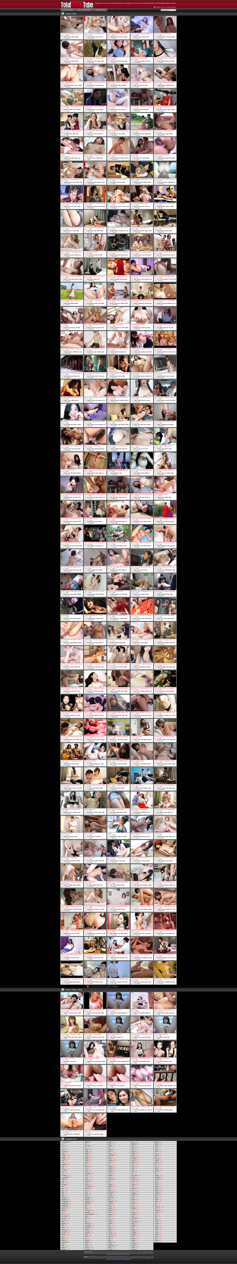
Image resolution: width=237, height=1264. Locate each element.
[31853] (65, 1188)
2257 (117, 1260)
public (103, 812)
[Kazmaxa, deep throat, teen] (72, 460)
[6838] (136, 1217)
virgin (137, 158)
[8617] (134, 1169)
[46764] (135, 1180)
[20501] (158, 1227)
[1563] (112, 1171)
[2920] (157, 1166)
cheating (99, 351)
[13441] (158, 1167)
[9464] (65, 1223)
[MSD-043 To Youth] (95, 824)
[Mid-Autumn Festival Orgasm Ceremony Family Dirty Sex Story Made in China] (165, 387)
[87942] (135, 1206)
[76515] (88, 1167)
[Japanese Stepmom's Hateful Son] (118, 581)
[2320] (88, 1158)
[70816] (88, 1160)
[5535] (111, 1238)
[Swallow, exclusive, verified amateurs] (165, 436)
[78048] (111, 1247)
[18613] (111, 1156)
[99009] (113, 1245)
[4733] (64, 1167)
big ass (93, 133)
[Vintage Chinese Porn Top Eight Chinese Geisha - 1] (72, 921)
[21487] (111, 1164)
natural (149, 1037)
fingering (123, 1013)
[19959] (158, 1153)
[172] (66, 1241)
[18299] (111, 1153)
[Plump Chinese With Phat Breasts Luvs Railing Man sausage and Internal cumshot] (118, 218)
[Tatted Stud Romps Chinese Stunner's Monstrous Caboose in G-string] (118, 703)
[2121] (158, 1240)
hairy (80, 1085)
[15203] (135, 1227)
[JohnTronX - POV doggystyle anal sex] (95, 1073)
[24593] (158, 1208)
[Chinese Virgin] (142, 145)
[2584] (135, 1243)
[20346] (88, 1151)
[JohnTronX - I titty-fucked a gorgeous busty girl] (142, 921)
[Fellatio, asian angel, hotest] (142, 751)
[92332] (112, 1192)
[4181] (158, 1147)
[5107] (64, 1236)
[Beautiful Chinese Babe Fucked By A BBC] (165, 72)
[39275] (158, 1241)
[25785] (111, 1190)
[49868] (135, 1149)
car (103, 473)
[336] (159, 1177)
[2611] (66, 1216)
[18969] (66, 1208)
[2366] (88, 1245)
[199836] (66, 1214)
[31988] (91, 1214)
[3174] (135, 1151)
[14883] (112, 1158)
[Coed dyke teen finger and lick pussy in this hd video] (72, 121)
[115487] (135, 1182)
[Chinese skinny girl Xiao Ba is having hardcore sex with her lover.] (72, 48)
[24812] (88, 1177)
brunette (77, 36)
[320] (88, 1182)
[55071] (112, 1214)
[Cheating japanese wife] (95, 799)
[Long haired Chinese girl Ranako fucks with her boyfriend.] (142, 581)
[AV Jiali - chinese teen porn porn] (118, 315)
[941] (111, 1223)
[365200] (66, 1232)
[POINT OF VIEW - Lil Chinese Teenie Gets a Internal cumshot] (142, 1097)
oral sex (101, 982)
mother (75, 376)
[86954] (89, 1180)
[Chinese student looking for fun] (118, 412)
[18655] (65, 1238)
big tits (69, 36)
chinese (72, 61)
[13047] (135, 1190)
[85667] (112, 1184)
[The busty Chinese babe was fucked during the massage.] (72, 436)
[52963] (88, 1204)
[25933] (134, 1173)
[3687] (135, 1245)
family (173, 400)
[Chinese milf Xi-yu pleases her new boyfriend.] (165, 533)
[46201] (89, 1223)
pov (102, 36)
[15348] (135, 1167)
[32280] (159, 1175)
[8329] (88, 1162)
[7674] (64, 1186)
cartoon (142, 473)
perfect (91, 279)
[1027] (158, 1149)
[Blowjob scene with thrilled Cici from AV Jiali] (95, 387)
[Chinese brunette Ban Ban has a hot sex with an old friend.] (72, 24)
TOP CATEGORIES (68, 10)
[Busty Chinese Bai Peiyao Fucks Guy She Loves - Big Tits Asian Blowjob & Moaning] (72, 533)
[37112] (111, 1147)
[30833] (88, 1149)
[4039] (134, 1145)
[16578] (89, 1156)
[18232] (66, 1175)
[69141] (88, 1243)
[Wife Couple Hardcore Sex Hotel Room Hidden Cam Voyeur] (95, 218)
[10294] (136, 1175)
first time (147, 279)
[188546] (158, 1203)
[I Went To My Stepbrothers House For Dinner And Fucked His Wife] (142, 242)
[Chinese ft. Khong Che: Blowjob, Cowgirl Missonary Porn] (165, 751)
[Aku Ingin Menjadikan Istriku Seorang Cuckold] (95, 727)
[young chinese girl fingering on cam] (142, 194)
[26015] (158, 1142)
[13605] (159, 1169)
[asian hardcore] (142, 1000)
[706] (158, 1219)
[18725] (135, 1199)
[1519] (66, 1177)
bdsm (150, 133)
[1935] (135, 1155)
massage (124, 497)
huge (141, 570)
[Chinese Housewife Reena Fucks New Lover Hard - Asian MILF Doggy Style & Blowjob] (72, 896)
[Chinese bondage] (72, 606)
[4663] (158, 1193)
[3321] (111, 1145)
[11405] (87, 1147)
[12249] (88, 1229)
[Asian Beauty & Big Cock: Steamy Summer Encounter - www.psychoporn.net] (165, 291)
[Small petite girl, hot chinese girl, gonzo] (142, 969)
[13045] (111, 1225)
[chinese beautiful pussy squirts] (95, 1049)
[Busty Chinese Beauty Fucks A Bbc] (95, 557)
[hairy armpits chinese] (72, 1073)
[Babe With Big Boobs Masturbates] (72, 848)
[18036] (135, 1171)
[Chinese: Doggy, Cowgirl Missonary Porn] (118, 775)
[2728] (66, 1203)
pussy (77, 133)
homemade (123, 85)
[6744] (88, 1221)
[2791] (135, 1160)
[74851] (158, 1197)
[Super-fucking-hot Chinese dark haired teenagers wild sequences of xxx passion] (118, 678)
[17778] (135, 1216)
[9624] (158, 1180)
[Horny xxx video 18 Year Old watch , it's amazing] (142, 848)
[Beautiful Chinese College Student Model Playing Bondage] (165, 969)
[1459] (111, 1151)
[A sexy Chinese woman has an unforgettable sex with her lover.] (72, 266)
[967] (64, 1243)
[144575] (65, 1182)
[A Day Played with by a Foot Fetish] (118, 799)
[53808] (158, 1238)
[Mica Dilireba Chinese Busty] (142, 315)
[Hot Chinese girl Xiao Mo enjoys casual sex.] (95, 72)
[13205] (111, 1173)
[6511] (88, 1142)
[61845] (112, 1210)
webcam (79, 424)
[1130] (158, 1225)
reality (123, 448)
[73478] (158, 1217)
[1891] (65, 1184)
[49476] (135, 1153)
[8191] (111, 1177)
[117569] (158, 1164)
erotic (120, 473)
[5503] (111, 1249)
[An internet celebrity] (118, 48)
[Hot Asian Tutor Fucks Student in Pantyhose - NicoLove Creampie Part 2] (95, 121)
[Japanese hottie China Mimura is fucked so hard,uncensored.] (95, 145)
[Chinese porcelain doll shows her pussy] (95, 606)
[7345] (65, 1169)
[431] (157, 1173)
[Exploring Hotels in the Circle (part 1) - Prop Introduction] (118, 1049)
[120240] (88, 1179)
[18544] (64, 1147)
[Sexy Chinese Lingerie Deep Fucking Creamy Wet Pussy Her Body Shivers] (142, 1073)
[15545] (158, 1212)
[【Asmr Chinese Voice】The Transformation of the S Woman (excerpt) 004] (142, 460)
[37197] (158, 1234)
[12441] (134, 1204)
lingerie (173, 182)
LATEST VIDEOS (100, 10)
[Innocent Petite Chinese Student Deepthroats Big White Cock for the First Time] (72, 484)
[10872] (111, 1143)
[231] (66, 1204)
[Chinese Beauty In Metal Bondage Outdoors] (142, 121)
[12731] (65, 1149)
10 (108, 986)
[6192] (88, 1195)
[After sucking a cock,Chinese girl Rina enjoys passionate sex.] (118, 509)
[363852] (159, 1190)
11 (110, 986)
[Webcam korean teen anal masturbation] (118, 169)
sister (158, 255)
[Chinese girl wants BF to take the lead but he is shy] (72, 194)
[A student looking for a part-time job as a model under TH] (142, 872)
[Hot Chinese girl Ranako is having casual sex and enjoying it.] (72, 387)
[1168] (158, 1143)
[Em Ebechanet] (72, 412)
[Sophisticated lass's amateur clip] (95, 436)
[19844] (112, 1167)
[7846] (158, 1199)
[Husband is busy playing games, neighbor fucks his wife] (142, 896)
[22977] (159, 1186)
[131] (89, 1197)
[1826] (111, 1221)
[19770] (65, 1166)
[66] (65, 1210)
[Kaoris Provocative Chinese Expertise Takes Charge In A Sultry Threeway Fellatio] (165, 896)
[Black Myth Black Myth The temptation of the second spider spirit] (165, 678)
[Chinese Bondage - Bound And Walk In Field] (72, 291)
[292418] (66, 1219)
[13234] (135, 1230)
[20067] (112, 1160)
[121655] (111, 1199)
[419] (66, 1206)
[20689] (158, 1188)
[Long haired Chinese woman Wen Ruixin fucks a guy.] (72, 872)
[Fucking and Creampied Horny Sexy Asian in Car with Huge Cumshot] (72, 1097)
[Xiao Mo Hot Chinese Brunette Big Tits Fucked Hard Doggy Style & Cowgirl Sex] (142, 484)
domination (123, 1061)
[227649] (66, 1249)
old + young (142, 158)
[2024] (158, 1184)
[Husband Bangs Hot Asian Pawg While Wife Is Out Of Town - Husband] (118, 896)
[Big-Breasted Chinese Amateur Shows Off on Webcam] (165, 169)
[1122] (111, 1208)
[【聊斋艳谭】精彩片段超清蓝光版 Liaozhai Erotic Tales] (118, 460)
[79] (135, 1143)
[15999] (135, 1192)
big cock (103, 182)
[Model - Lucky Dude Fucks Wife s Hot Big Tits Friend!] (165, 606)
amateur (125, 36)
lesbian (70, 133)
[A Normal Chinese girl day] (95, 242)
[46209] (135, 1225)
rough (170, 1013)
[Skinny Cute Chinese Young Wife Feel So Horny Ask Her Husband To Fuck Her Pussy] (142, 436)
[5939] (158, 1232)
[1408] (89, 1227)
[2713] (158, 1216)
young (149, 788)
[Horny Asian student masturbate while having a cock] (165, 266)
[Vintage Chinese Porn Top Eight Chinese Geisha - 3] (95, 654)
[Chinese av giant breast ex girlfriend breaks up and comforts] (95, 703)
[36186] (135, 1236)
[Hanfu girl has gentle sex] (95, 751)
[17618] (158, 1229)
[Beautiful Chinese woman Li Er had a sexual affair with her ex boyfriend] (118, 945)
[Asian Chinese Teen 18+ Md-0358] (142, 48)
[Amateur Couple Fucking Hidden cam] (142, 218)
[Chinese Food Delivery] (95, 872)
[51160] (88, 1234)
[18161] (159, 1192)
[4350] (134, 1166)
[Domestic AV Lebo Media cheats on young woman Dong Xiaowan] (95, 339)
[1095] (87, 1219)
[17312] (158, 1182)
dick (146, 570)
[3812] (135, 1241)
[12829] (135, 1201)
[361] (135, 1240)
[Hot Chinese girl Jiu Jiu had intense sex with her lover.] (142, 1024)
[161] (88, 1216)
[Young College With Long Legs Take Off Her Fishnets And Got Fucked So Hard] (118, 921)
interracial (76, 642)
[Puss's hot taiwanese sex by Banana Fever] (95, 169)
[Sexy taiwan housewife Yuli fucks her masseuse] (165, 727)
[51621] (135, 1197)
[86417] (159, 1158)
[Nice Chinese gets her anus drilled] (95, 1024)
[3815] (89, 1230)
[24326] (88, 1184)
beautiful (163, 61)
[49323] (65, 1227)
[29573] (111, 1188)
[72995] (159, 1206)
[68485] (89, 1188)
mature (147, 109)
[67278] (112, 1229)
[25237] (158, 1195)
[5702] (111, 1212)
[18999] (65, 1245)
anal (170, 158)
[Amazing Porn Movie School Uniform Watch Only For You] (95, 97)
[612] (111, 1175)
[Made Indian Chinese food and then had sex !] (165, 97)
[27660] (66, 1158)
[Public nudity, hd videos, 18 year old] (118, 533)
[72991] (65, 1145)
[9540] (158, 1223)
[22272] (136, 1221)
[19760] (89, 1249)
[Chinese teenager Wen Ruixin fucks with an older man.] (72, 581)
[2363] (65, 1179)
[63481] (135, 1164)
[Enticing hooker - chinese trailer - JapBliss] (72, 1024)
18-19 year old (137, 61)
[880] (135, 1249)
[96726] (157, 1214)
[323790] (66, 1155)
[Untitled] (118, 824)
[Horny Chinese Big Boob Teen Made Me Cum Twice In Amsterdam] (95, 315)
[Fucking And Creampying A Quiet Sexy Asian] (165, 460)
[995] (64, 1153)
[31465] (158, 1151)
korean (119, 182)
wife (139, 36)
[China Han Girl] (165, 824)
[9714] (65, 1162)
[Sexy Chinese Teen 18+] (95, 848)
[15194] (135, 1238)
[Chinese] (72, 145)
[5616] (89, 1145)
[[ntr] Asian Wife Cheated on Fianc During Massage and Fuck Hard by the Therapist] (72, 654)
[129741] (65, 1173)
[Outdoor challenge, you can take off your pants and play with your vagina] (118, 654)
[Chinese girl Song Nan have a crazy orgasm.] (165, 557)
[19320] (158, 1162)
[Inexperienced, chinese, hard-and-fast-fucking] (72, 703)
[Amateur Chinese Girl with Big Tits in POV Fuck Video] (95, 1000)
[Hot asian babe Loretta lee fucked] (165, 24)
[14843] (66, 1230)
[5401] (65, 1195)
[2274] (88, 1169)
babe (95, 61)
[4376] (158, 1160)
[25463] (64, 1143)
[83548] (89, 1201)
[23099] (65, 1234)
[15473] (88, 1171)
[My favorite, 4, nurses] (72, 824)
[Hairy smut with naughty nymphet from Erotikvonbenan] (165, 1000)
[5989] (64, 1225)
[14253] (65, 1221)
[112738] (135, 1210)
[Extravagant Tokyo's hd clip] (165, 484)
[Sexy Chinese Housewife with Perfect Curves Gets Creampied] (118, 363)
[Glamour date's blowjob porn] (165, 145)
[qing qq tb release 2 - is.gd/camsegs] (95, 291)
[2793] (157, 1204)
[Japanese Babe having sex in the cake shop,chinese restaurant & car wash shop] (95, 460)
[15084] (111, 1217)
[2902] (88, 1153)
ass (77, 85)
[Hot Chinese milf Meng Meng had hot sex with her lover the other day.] (72, 557)
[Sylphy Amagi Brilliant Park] (72, 72)
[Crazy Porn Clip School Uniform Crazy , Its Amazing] (165, 315)
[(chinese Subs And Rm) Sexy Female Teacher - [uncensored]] (118, 72)
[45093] (157, 1156)
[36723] (89, 1241)
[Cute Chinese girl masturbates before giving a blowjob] (72, 509)
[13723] (136, 1188)
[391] (158, 1155)
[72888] (89, 1247)
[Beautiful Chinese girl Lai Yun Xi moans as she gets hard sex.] (142, 824)
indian (158, 109)
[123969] (112, 1232)
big (144, 570)
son (120, 594)
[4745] (158, 1230)
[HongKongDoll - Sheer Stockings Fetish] (72, 799)
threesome (102, 739)
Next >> (116, 986)
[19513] (136, 1208)
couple (98, 230)
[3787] (88, 1208)
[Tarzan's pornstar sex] (118, 1097)
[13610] (158, 1171)
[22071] (135, 1186)
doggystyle (147, 206)
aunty (111, 763)
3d (149, 473)
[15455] (158, 1236)
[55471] (135, 1229)
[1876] (111, 1206)
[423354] (112, 1186)
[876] (87, 1143)
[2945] (65, 1247)
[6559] (111, 1219)
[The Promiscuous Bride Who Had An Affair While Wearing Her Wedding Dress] (95, 775)
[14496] (111, 1142)
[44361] (89, 1166)
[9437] (111, 1216)
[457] (66, 1199)
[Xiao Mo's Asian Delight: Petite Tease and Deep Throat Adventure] (118, 557)
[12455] (88, 1175)
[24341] (89, 1173)
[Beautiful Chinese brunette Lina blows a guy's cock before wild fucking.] (72, 97)
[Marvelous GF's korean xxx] (95, 509)
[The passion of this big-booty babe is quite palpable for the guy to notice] (95, 921)
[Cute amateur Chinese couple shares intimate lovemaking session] (118, 969)
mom (158, 327)
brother (146, 618)
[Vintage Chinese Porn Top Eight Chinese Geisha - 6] (95, 48)
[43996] (135, 1184)
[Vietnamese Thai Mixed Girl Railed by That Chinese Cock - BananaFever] (95, 24)
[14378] (111, 1162)
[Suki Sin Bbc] (72, 315)
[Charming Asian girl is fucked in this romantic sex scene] (72, 727)
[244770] (135, 1142)
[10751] (88, 1155)
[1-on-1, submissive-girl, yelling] (165, 1049)
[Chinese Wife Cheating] (142, 727)
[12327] (158, 1221)
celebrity (112, 61)
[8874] (87, 1164)
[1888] (90, 1186)
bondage (103, 206)
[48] (111, 1203)
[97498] (64, 1212)
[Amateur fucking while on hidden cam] (165, 218)
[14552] (136, 1193)
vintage (98, 61)
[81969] (135, 1156)
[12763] (112, 1236)
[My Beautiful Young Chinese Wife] (142, 799)
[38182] (111, 1182)
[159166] (89, 1210)
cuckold (146, 642)
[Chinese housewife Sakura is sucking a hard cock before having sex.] (165, 363)
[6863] (88, 1236)
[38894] (112, 1179)
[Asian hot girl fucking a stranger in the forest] (95, 484)
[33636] (88, 1190)
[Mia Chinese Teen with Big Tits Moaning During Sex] (95, 678)
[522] (65, 1151)
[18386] (158, 1201)
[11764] (136, 1234)
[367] (89, 1203)
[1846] (88, 1199)
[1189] (111, 1193)
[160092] (135, 1219)
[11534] (112, 1149)
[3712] (111, 1180)
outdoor (140, 133)
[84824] (111, 1227)
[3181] (135, 1232)
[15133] (112, 1197)
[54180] (67, 1142)
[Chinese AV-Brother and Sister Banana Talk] (165, 242)
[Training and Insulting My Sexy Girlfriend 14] (142, 509)
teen (141, 36)
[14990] (64, 1190)
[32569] (111, 1204)
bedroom (78, 109)
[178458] (65, 1229)
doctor (72, 836)
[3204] (135, 1212)
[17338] (158, 1145)
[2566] (136, 1158)
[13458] (66, 1164)
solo (79, 158)
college (88, 36)
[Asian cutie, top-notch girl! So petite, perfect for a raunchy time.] (95, 266)
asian (73, 36)
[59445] (88, 1217)
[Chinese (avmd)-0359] (142, 775)
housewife (125, 279)
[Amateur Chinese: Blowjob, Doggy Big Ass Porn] (95, 630)
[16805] (89, 1232)
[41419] (88, 1206)
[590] (111, 1240)
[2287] (111, 1169)
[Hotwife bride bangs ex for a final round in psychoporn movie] (72, 969)
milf (102, 109)
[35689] (112, 1234)
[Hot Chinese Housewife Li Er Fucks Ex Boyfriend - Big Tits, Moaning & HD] (118, 387)
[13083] (88, 1192)
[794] (88, 1240)
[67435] (111, 1230)
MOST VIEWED (84, 10)
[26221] (89, 1212)
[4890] (88, 1193)
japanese (159, 36)
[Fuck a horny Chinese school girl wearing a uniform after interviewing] (165, 945)
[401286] (136, 1179)
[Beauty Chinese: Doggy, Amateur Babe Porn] (165, 654)
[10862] (135, 1247)
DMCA (119, 1260)
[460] (66, 1201)
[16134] (112, 1243)
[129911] (65, 1160)
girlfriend (112, 36)
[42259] (65, 1193)
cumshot (80, 788)
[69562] (65, 1197)
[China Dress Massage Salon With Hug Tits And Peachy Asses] (165, 194)
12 (113, 986)
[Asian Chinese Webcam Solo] (118, 1000)
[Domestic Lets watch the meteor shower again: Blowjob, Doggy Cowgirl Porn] (118, 242)
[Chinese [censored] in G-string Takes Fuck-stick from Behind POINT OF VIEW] (118, 436)
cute (138, 85)
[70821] (65, 1192)
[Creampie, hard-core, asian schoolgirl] (118, 194)
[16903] (135, 1162)
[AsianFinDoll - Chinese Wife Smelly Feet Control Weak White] (142, 1049)
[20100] (135, 1195)
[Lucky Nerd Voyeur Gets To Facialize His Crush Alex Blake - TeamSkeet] (95, 533)
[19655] (159, 1210)
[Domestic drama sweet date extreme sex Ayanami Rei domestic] (118, 848)
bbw (169, 61)
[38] (111, 1195)
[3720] (112, 1155)
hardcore (66, 36)
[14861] (112, 1201)
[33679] (135, 1223)
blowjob (76, 61)
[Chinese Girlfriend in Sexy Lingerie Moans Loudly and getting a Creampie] (95, 896)
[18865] (112, 1241)
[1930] (89, 1225)
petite (98, 279)
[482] (135, 1214)
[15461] (135, 1147)
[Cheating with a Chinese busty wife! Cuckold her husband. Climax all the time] (165, 703)
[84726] (65, 1171)
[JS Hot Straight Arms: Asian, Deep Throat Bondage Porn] (95, 194)
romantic (122, 618)
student (169, 812)
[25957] (112, 1166)
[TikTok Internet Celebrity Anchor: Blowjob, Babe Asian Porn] (165, 775)
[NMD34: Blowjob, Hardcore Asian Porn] (118, 291)
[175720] (66, 1217)
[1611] (65, 1240)
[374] (135, 1177)
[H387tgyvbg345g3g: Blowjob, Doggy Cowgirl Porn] (142, 169)
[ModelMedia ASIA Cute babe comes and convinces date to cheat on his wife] (165, 848)
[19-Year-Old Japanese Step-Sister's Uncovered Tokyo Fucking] (142, 339)
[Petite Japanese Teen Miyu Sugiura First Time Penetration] (142, 678)
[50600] (159, 1179)
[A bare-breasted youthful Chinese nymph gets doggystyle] (72, 1000)
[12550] (65, 1156)
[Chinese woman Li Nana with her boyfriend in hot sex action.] (118, 145)
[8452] (65, 1180)
